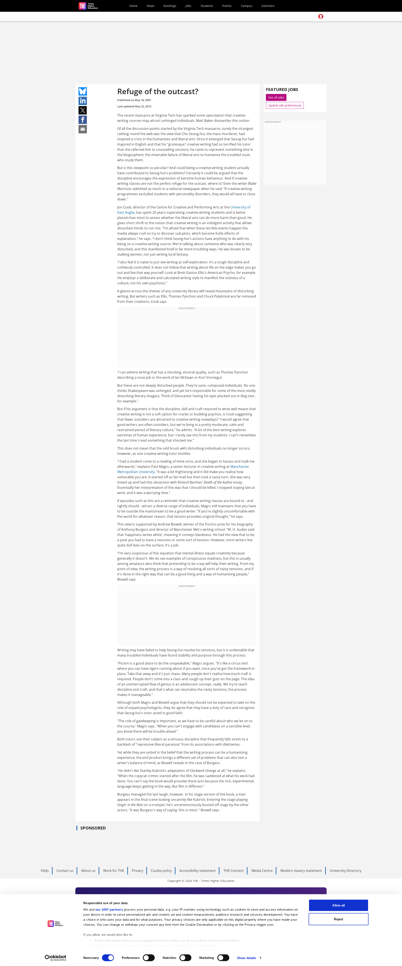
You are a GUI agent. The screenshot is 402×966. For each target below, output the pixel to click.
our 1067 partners (109, 909)
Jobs (188, 6)
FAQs (45, 870)
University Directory (345, 870)
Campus (246, 6)
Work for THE (113, 870)
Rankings (170, 6)
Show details (246, 957)
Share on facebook (83, 120)
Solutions (268, 6)
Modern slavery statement (301, 870)
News (151, 6)
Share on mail (83, 129)
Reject (338, 919)
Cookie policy (161, 870)
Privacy (137, 870)
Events (227, 6)
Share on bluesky (83, 91)
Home (133, 6)
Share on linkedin (83, 101)
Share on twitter (83, 110)
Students (207, 6)
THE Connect (233, 870)
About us (88, 870)
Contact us (65, 870)
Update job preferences (285, 105)
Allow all (338, 905)
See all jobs (276, 97)
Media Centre (262, 870)
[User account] (320, 16)
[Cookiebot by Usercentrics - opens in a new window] (55, 958)
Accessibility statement (197, 870)
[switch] (149, 957)
